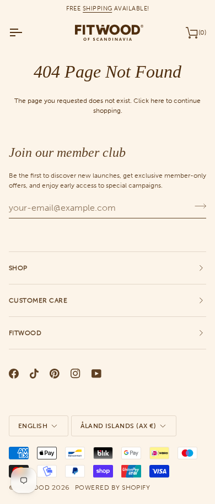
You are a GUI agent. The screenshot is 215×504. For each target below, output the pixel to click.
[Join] (197, 206)
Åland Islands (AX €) (118, 426)
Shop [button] (18, 268)
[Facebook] (14, 374)
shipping (97, 8)
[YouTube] (96, 374)
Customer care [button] (38, 300)
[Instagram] (75, 374)
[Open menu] (25, 32)
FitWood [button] (25, 333)
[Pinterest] (55, 374)
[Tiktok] (34, 374)
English (32, 426)
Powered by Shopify (112, 487)
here (157, 100)
